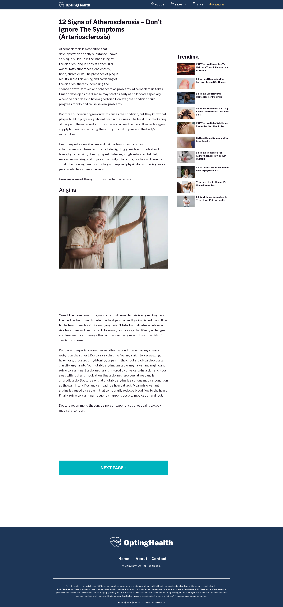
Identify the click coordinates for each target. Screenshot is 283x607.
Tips (199, 4)
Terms (129, 602)
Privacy (121, 602)
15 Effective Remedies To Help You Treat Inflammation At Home (212, 67)
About (141, 559)
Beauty (180, 4)
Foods (159, 4)
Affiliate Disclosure (141, 602)
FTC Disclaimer (158, 602)
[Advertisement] (143, 62)
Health (218, 4)
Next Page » (114, 467)
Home (123, 559)
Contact (159, 559)
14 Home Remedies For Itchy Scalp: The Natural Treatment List (212, 111)
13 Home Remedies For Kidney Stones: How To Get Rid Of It (211, 155)
